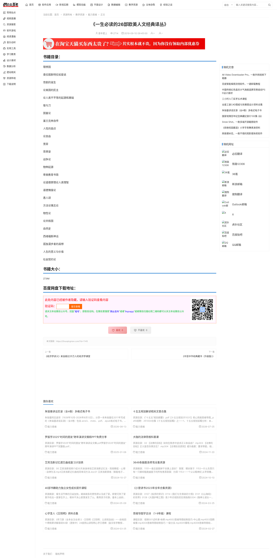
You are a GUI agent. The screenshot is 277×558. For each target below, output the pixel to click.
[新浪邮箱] (226, 183)
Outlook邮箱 (239, 204)
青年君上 (102, 33)
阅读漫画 (11, 36)
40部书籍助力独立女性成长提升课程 (66, 488)
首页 (56, 14)
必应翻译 (237, 153)
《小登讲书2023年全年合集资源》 (153, 488)
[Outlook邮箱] (226, 205)
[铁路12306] (226, 163)
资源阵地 (11, 78)
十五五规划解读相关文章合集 (149, 411)
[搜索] (269, 5)
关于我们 (47, 553)
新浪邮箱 (237, 184)
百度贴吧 (237, 234)
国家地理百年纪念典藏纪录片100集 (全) (242, 116)
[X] (224, 212)
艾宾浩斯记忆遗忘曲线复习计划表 (64, 462)
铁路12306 (238, 164)
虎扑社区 (237, 224)
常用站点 (11, 12)
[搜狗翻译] (226, 193)
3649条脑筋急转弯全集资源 (149, 462)
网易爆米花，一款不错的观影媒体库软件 (242, 133)
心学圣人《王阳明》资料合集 (61, 513)
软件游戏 (11, 30)
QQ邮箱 (236, 244)
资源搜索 (11, 24)
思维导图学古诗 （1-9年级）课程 (152, 513)
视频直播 (11, 18)
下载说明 (11, 84)
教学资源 (80, 14)
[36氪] (226, 172)
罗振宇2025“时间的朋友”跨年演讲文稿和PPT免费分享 (76, 437)
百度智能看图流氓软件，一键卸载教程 (241, 83)
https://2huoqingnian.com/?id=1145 (72, 341)
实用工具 (11, 48)
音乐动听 (11, 42)
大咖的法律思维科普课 (146, 437)
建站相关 (11, 72)
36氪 (235, 174)
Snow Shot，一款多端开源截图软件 (240, 121)
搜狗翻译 (237, 194)
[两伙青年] (10, 4)
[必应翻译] (226, 153)
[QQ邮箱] (226, 244)
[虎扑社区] (226, 223)
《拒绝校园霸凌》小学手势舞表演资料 (241, 127)
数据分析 (11, 66)
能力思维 (92, 14)
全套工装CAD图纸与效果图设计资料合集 (242, 104)
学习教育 (11, 54)
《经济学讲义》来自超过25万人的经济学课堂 (67, 356)
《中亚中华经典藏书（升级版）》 (198, 356)
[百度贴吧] (226, 234)
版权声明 (59, 553)
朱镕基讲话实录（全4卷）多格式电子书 (67, 411)
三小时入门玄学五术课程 (234, 98)
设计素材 (11, 60)
